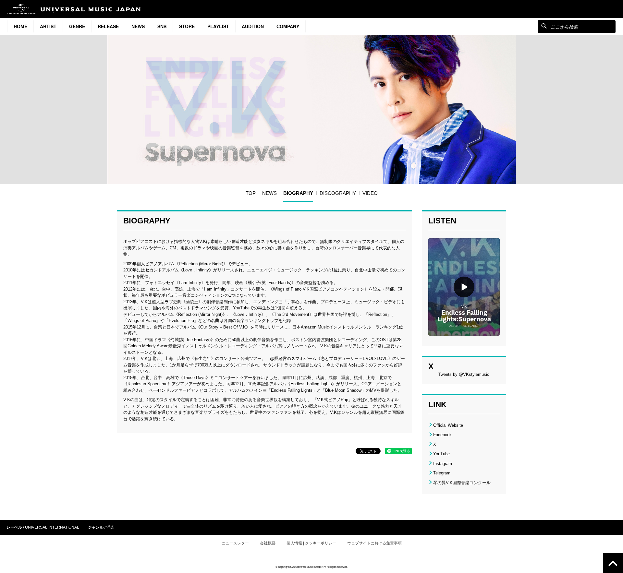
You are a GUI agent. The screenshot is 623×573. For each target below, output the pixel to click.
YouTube (441, 453)
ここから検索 (544, 26)
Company (287, 26)
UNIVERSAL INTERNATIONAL (52, 527)
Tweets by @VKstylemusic (463, 374)
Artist (48, 26)
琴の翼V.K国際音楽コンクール (462, 482)
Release (108, 26)
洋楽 (110, 527)
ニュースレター (235, 543)
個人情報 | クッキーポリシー (311, 543)
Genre (77, 26)
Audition (253, 26)
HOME (20, 26)
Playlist (218, 26)
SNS (161, 26)
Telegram (441, 473)
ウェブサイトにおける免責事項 (374, 543)
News (138, 26)
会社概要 (267, 543)
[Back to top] (613, 563)
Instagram (442, 463)
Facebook (442, 434)
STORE (187, 26)
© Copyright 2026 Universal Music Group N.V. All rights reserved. (311, 566)
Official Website (448, 425)
